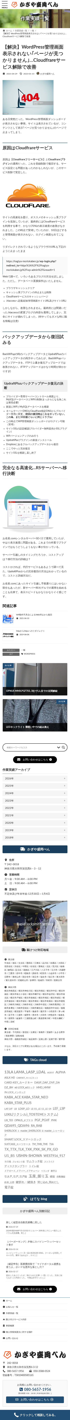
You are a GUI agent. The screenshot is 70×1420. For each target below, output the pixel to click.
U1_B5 (9, 1155)
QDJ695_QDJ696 (16, 1125)
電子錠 (9, 1187)
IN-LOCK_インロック (15, 1092)
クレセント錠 (19, 1162)
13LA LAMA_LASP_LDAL (25, 1072)
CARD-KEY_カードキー (18, 1082)
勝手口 (54, 1171)
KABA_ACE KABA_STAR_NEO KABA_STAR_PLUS (26, 1100)
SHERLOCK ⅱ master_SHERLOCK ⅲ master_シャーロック (34, 1133)
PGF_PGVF (42, 1120)
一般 (23, 650)
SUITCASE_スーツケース (17, 1144)
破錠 (52, 1176)
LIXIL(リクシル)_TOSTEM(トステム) (31, 1114)
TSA (51, 1144)
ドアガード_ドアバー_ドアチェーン (22, 1171)
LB (15, 1109)
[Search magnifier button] (63, 747)
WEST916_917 (54, 1155)
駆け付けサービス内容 (16, 1319)
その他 (7, 1162)
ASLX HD (9, 1077)
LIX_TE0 (8, 1120)
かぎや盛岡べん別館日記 (35, 1211)
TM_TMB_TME (40, 1144)
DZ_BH (8, 1087)
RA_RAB (36, 1125)
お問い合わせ (12, 1338)
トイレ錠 (34, 1166)
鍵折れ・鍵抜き (26, 1182)
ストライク (49, 1162)
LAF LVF (8, 1109)
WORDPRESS (29, 654)
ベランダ (45, 1171)
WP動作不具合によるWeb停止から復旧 (34, 615)
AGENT (50, 1073)
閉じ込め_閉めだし (48, 1182)
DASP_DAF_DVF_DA (47, 1082)
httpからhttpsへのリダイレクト (30, 631)
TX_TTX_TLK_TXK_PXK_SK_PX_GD (31, 1149)
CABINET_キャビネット (27, 1078)
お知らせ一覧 (12, 1307)
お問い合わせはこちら (35, 759)
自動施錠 (61, 1177)
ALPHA (60, 1072)
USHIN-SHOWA (29, 1155)
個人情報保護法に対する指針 (19, 1332)
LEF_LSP (59, 1108)
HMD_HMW (43, 1087)
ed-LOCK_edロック (25, 1087)
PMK (54, 1120)
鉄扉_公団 (9, 1182)
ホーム (9, 1301)
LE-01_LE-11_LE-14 (41, 1109)
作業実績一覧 (12, 1313)
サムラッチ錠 (34, 1161)
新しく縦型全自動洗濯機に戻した (24, 1222)
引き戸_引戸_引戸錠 (15, 1176)
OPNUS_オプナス (23, 1120)
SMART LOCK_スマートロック (23, 1139)
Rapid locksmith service (35, 924)
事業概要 (10, 1326)
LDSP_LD (23, 1108)
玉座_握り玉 (38, 1176)
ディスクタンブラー (15, 1166)
